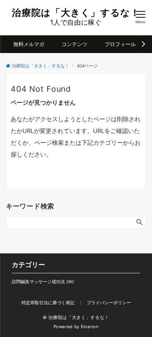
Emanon (90, 326)
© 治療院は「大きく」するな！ (76, 317)
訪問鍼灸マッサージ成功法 (43, 281)
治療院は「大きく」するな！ (76, 12)
